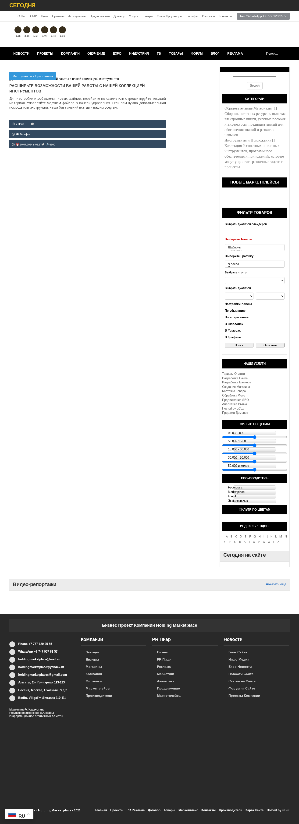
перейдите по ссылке (100, 98)
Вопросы (208, 16)
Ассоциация (77, 16)
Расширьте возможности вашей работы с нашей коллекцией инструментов (77, 88)
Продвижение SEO (235, 400)
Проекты (58, 16)
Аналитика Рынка (234, 404)
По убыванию (235, 310)
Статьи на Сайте (242, 681)
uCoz (240, 408)
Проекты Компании (244, 695)
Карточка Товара (234, 391)
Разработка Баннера (236, 382)
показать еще (276, 584)
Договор (119, 16)
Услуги (134, 16)
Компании (70, 53)
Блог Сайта (237, 652)
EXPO (117, 53)
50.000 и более (238, 465)
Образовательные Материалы (248, 108)
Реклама (235, 53)
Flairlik (232, 496)
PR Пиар (164, 659)
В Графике (233, 337)
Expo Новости (240, 666)
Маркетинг (165, 674)
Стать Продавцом (169, 16)
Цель (44, 16)
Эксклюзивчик (238, 500)
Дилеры (92, 659)
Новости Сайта (240, 674)
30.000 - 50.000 (238, 457)
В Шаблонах (234, 324)
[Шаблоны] (254, 247)
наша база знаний (64, 107)
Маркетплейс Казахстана (26, 709)
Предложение (99, 16)
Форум (197, 53)
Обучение (96, 53)
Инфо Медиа (238, 659)
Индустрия (139, 53)
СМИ (33, 16)
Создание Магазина (236, 387)
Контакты (225, 16)
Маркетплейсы (98, 688)
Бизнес (163, 652)
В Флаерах (233, 330)
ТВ (159, 53)
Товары (147, 16)
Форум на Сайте (241, 688)
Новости (21, 53)
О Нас (22, 16)
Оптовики (94, 681)
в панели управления (93, 103)
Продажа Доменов (235, 412)
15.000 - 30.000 (238, 449)
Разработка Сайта (235, 378)
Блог (215, 53)
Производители (99, 695)
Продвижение (168, 688)
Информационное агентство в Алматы (36, 716)
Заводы (92, 652)
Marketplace (236, 492)
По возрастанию (237, 317)
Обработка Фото (233, 395)
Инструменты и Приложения (33, 76)
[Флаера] (254, 264)
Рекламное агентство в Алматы (31, 712)
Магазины (94, 666)
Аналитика (165, 681)
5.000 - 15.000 (237, 441)
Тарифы (192, 16)
